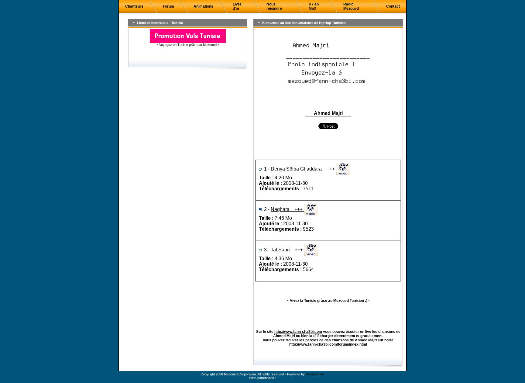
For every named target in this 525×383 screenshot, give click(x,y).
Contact (393, 6)
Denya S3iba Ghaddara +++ (303, 168)
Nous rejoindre (274, 6)
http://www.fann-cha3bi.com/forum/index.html (328, 344)
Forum (168, 6)
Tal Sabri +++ (287, 249)
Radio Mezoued (351, 6)
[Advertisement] (328, 145)
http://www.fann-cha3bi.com (298, 332)
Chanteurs (134, 6)
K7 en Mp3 (314, 6)
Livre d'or (237, 6)
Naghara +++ (287, 209)
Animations (203, 6)
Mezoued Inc (315, 374)
